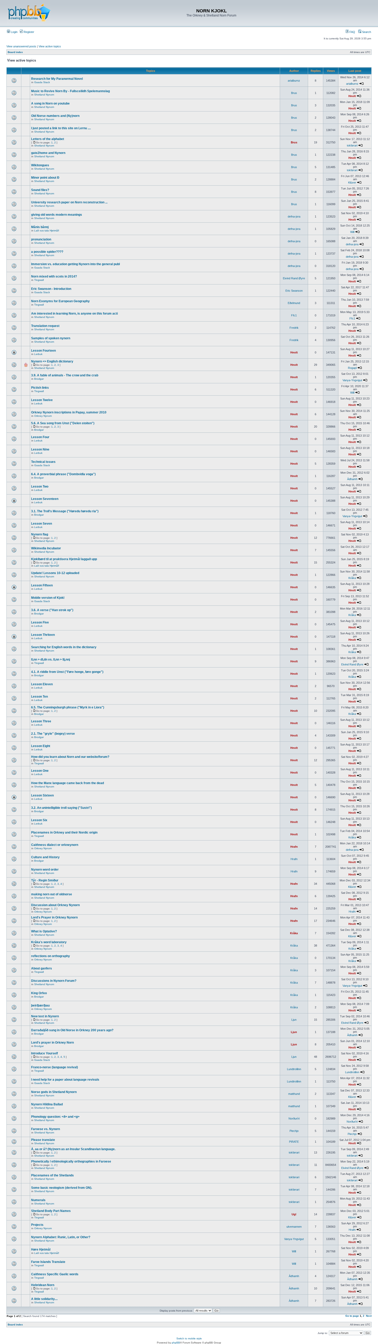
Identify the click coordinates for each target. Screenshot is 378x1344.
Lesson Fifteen (42, 585)
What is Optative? (44, 931)
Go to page (352, 1315)
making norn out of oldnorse (51, 894)
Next (369, 1315)
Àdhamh (352, 479)
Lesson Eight (40, 746)
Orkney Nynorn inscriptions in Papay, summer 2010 (68, 412)
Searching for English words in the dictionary (63, 647)
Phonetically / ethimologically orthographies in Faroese (71, 1161)
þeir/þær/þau (40, 1005)
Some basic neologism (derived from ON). (61, 1188)
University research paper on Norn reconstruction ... (69, 202)
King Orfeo (39, 993)
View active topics (50, 46)
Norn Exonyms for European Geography (60, 301)
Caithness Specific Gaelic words (54, 1274)
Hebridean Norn (42, 1285)
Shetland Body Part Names (51, 1211)
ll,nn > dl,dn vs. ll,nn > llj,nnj (50, 659)
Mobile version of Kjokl (47, 598)
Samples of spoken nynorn (50, 338)
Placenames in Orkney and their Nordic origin (64, 832)
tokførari (352, 145)
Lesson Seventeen (44, 499)
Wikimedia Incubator (46, 548)
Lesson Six (39, 820)
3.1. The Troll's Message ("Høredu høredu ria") (64, 511)
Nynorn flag (39, 534)
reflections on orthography (50, 956)
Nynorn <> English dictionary (52, 361)
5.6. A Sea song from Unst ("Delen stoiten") (62, 423)
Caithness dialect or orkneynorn (54, 845)
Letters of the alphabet (47, 139)
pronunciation (41, 239)
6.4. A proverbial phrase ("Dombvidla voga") (63, 474)
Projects (37, 1225)
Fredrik (294, 327)
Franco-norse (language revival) (54, 1067)
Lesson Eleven (42, 684)
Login (13, 31)
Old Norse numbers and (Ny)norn (55, 116)
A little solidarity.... (44, 1299)
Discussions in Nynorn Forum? (53, 981)
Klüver (352, 182)
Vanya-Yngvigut (352, 380)
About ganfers (41, 968)
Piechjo (294, 1130)
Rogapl (352, 367)
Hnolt (352, 96)
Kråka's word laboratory (49, 942)
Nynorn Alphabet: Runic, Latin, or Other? (60, 1237)
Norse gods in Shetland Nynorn (54, 1092)
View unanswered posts (21, 46)
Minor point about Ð (45, 177)
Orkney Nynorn (43, 415)
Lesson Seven (41, 523)
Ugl (294, 1214)
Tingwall (39, 280)
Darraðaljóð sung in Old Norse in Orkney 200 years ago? (72, 1030)
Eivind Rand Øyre (294, 278)
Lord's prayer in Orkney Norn (52, 1042)
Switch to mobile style (189, 1338)
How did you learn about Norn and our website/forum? (70, 757)
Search (366, 31)
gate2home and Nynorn (48, 153)
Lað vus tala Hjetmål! (46, 230)
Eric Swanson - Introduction (51, 289)
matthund (294, 1093)
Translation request (45, 326)
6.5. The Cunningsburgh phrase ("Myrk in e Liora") (67, 707)
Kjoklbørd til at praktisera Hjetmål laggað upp (64, 559)
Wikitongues (40, 165)
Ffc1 (294, 315)
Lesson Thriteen (43, 635)
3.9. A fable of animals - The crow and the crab (64, 375)
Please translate (43, 1140)
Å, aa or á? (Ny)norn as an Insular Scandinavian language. (73, 1149)
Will (352, 231)
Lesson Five (40, 622)
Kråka (352, 577)
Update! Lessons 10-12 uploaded (55, 573)
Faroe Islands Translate (48, 1262)
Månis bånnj (40, 227)
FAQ (352, 31)
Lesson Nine (40, 449)
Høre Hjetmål (40, 1249)
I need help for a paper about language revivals (65, 1079)
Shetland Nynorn (44, 94)
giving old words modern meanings (56, 214)
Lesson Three (41, 721)
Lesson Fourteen (43, 350)
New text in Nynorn (45, 1016)
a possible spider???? (47, 252)
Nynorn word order (45, 869)
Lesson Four (40, 437)
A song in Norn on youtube (50, 103)
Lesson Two (39, 486)
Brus (294, 92)
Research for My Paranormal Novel (57, 79)
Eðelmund (294, 303)
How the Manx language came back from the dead (67, 783)
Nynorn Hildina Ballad (47, 1104)
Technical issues (43, 462)
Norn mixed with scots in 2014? (54, 276)
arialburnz (294, 80)
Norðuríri (294, 1118)
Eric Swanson (294, 290)
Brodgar (39, 378)
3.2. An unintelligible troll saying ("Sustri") (61, 808)
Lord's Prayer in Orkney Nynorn (54, 917)
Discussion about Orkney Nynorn (55, 905)
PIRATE (294, 1141)
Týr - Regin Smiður (44, 880)
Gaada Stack (42, 82)
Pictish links (40, 387)
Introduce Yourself (44, 1053)
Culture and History (45, 857)
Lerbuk (38, 354)
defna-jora (294, 216)
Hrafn (294, 846)
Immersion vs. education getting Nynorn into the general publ (75, 264)
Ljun (293, 1019)
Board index (15, 52)
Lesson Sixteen (42, 795)
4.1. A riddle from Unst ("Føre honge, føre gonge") (67, 672)
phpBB (176, 1342)
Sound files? (40, 190)
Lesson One (40, 771)
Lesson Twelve (42, 400)
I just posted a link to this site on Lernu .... (61, 128)
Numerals (38, 1200)
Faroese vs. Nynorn (45, 1129)
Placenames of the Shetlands (52, 1175)
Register (28, 31)
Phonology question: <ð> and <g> (55, 1116)
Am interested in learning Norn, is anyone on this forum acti (74, 313)
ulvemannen (294, 1226)
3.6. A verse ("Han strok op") (52, 610)
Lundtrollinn (294, 1069)
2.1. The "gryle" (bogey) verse (53, 733)
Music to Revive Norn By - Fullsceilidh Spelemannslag (70, 91)
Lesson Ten (39, 696)
